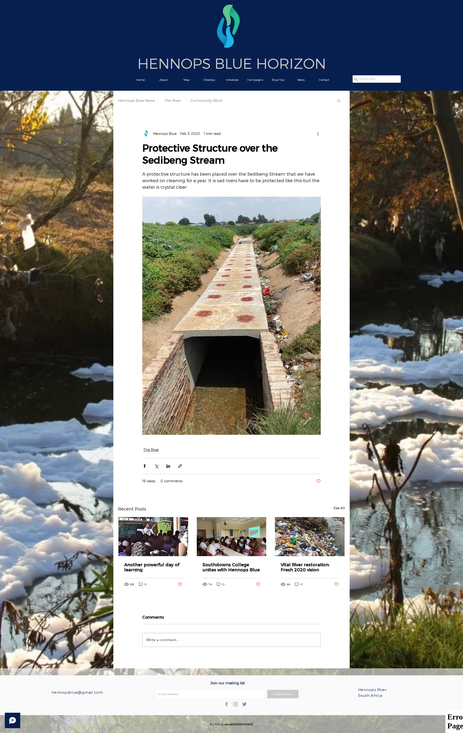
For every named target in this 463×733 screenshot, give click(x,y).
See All (339, 508)
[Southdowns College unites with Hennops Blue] (231, 536)
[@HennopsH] (244, 704)
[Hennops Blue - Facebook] (227, 704)
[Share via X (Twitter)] (156, 466)
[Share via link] (180, 466)
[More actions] (318, 133)
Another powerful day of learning (151, 567)
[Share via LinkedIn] (168, 466)
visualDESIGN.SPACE (238, 724)
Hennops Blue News (136, 100)
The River (172, 100)
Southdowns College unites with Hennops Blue (231, 567)
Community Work (206, 100)
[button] (338, 100)
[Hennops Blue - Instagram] (235, 704)
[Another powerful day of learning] (153, 536)
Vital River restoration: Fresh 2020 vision (305, 567)
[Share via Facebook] (144, 466)
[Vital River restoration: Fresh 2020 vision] (310, 536)
